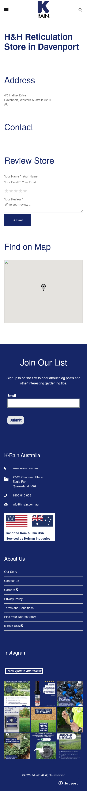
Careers (10, 590)
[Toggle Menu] (6, 9)
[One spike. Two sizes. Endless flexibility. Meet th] (70, 719)
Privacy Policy (13, 599)
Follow (22, 671)
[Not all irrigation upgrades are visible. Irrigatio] (70, 693)
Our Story (10, 572)
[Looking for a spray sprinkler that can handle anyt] (70, 746)
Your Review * (13, 199)
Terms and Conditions (19, 608)
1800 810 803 (22, 495)
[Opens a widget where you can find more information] (68, 783)
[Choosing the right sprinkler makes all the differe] (17, 746)
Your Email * (12, 182)
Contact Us (11, 581)
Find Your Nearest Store (20, 617)
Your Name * (12, 176)
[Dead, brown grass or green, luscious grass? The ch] (43, 719)
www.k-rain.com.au (25, 468)
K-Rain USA (12, 626)
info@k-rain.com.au (26, 504)
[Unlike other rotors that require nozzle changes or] (17, 693)
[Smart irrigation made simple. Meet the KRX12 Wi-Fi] (17, 719)
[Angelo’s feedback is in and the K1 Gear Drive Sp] (43, 693)
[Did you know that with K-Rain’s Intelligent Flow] (43, 746)
